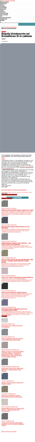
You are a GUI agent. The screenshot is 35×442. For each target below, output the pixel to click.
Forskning (3, 6)
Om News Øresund (5, 17)
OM (1, 16)
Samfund (2, 12)
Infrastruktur (3, 7)
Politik (2, 10)
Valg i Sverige (4, 14)
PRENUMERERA (17, 197)
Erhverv (2, 5)
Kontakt (2, 20)
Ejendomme (3, 3)
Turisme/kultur (4, 13)
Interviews (3, 9)
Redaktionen (3, 19)
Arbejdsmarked (4, 2)
